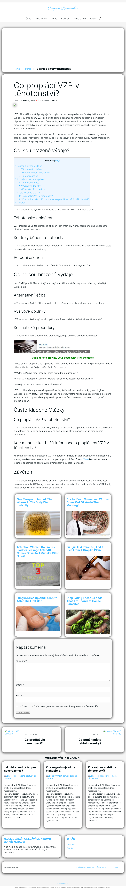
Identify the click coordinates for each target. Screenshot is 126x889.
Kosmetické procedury (31, 189)
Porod (54, 18)
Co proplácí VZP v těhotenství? (35, 196)
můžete (85, 459)
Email (116, 867)
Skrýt (57, 160)
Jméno (20, 684)
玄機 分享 (83, 887)
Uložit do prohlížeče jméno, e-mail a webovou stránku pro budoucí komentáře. (58, 706)
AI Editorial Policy (63, 883)
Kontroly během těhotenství (34, 172)
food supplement (41, 887)
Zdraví (93, 18)
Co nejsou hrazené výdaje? (30, 179)
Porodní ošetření (28, 176)
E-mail (20, 695)
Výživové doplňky (29, 186)
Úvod (28, 18)
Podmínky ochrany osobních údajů (90, 867)
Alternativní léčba (28, 182)
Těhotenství (41, 18)
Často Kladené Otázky (27, 192)
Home (17, 69)
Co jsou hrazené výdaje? (28, 166)
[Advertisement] (63, 48)
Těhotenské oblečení (30, 169)
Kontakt (71, 844)
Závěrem (20, 202)
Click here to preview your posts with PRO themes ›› (63, 357)
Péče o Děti (80, 18)
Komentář (21, 661)
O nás (70, 848)
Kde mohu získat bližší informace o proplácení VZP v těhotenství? (53, 199)
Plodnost (65, 18)
